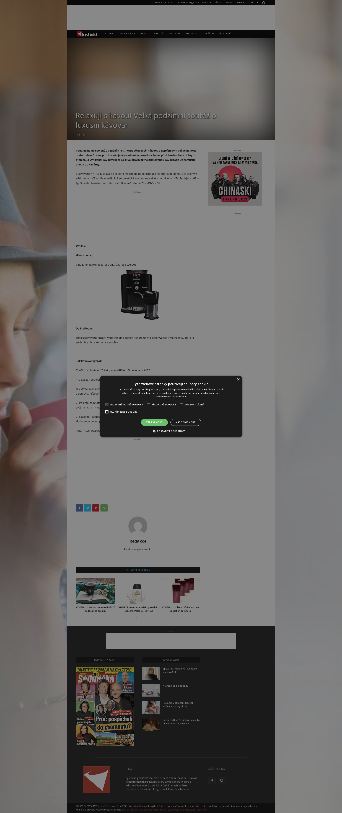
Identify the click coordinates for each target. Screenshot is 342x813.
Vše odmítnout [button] (185, 422)
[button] (171, 431)
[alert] (171, 406)
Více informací (179, 396)
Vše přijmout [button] (154, 422)
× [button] (238, 379)
